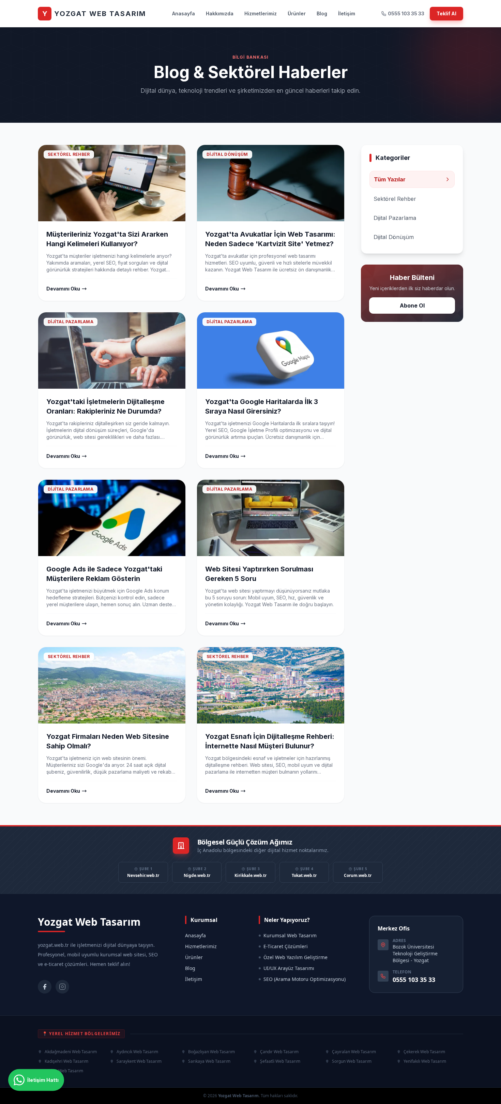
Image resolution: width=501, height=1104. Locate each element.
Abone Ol (412, 305)
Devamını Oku (63, 289)
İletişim (346, 13)
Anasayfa (183, 13)
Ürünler (297, 13)
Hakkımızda (219, 13)
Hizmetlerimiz (260, 13)
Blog (322, 13)
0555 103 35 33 (406, 13)
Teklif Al (446, 13)
